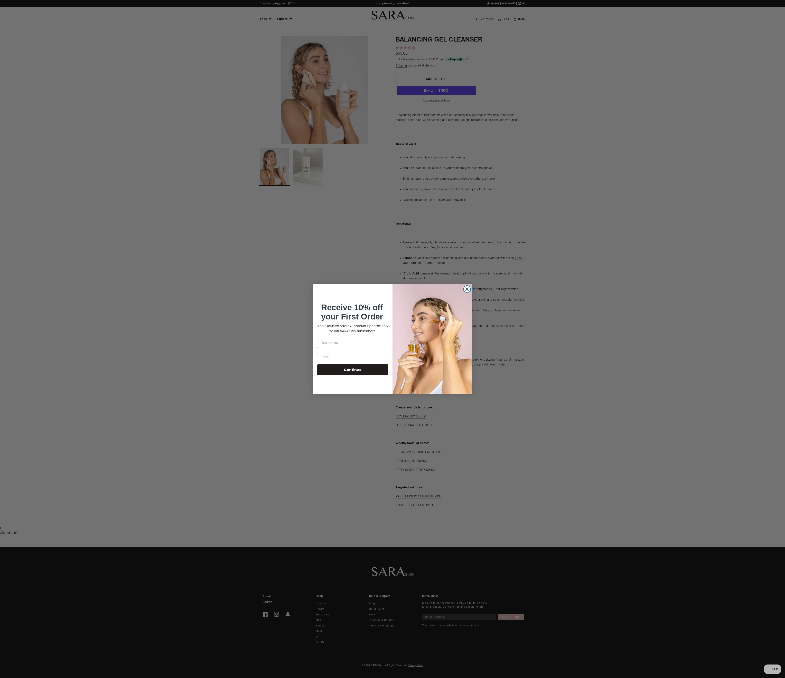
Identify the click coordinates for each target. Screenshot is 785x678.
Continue (353, 369)
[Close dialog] (467, 289)
